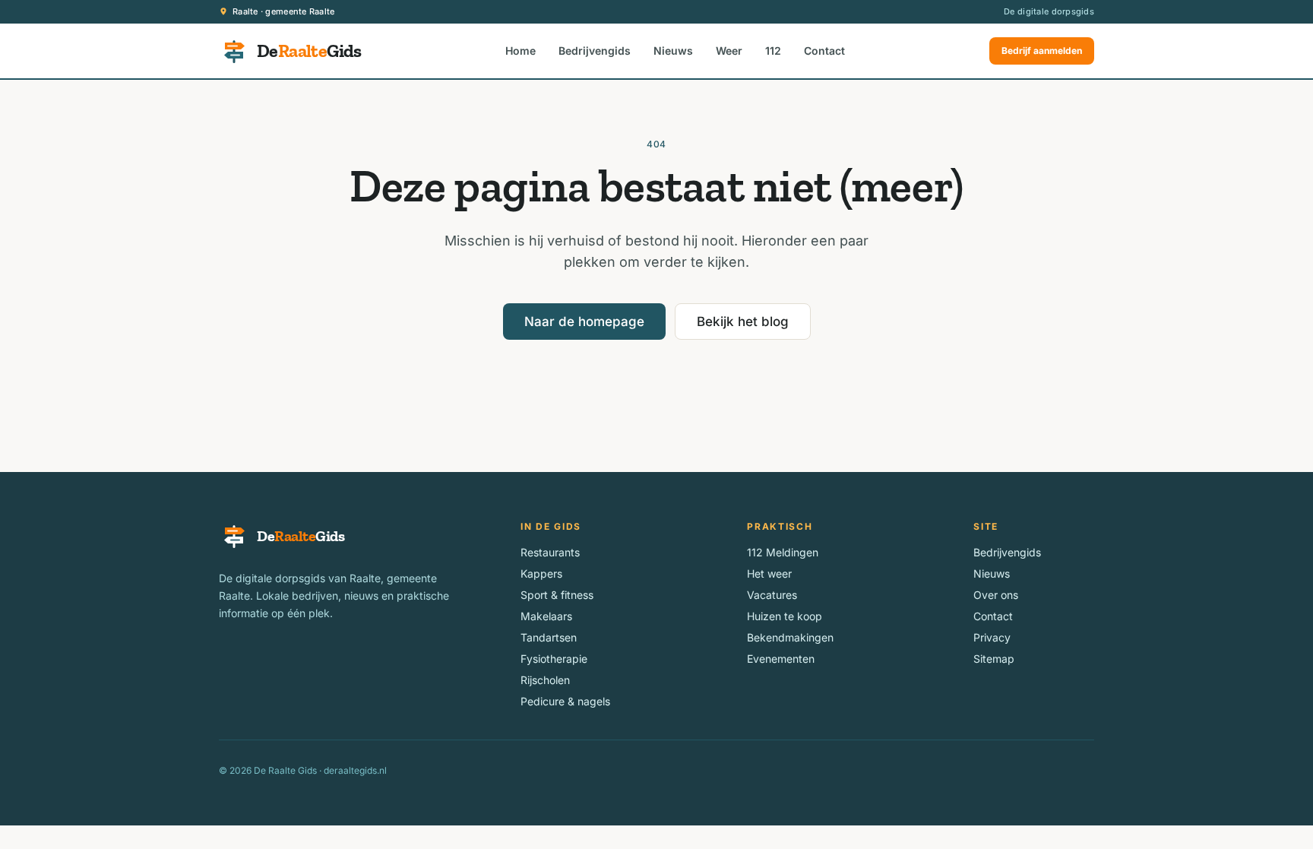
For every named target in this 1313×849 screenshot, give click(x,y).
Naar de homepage (584, 321)
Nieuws (673, 50)
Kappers (541, 573)
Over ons (995, 594)
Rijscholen (545, 679)
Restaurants (550, 552)
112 (773, 50)
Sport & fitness (556, 594)
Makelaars (546, 616)
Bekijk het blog (743, 321)
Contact (824, 50)
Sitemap (993, 658)
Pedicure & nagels (565, 701)
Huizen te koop (784, 616)
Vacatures (772, 594)
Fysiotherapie (553, 658)
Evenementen (781, 658)
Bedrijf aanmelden (1041, 50)
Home (520, 50)
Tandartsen (548, 637)
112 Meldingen (782, 552)
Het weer (769, 573)
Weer (729, 50)
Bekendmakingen (790, 637)
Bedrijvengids (594, 50)
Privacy (992, 637)
